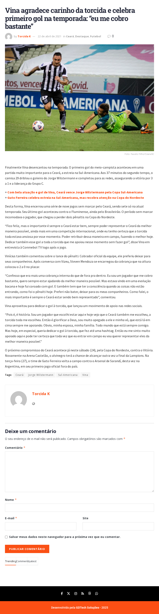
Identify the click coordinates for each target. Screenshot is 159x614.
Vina (85, 375)
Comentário (15, 448)
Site (85, 518)
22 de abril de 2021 (49, 36)
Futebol (95, 36)
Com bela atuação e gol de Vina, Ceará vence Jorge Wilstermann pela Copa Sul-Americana (75, 192)
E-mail (11, 518)
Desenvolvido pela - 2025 (79, 607)
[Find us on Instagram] (75, 593)
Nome (11, 500)
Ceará (70, 36)
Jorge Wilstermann (40, 375)
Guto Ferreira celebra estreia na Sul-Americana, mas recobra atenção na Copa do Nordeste (75, 197)
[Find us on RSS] (82, 593)
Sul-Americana (68, 375)
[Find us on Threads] (89, 593)
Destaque (82, 36)
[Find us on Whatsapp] (96, 593)
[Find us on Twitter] (68, 593)
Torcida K (24, 36)
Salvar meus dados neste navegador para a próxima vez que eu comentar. (64, 537)
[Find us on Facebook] (62, 593)
